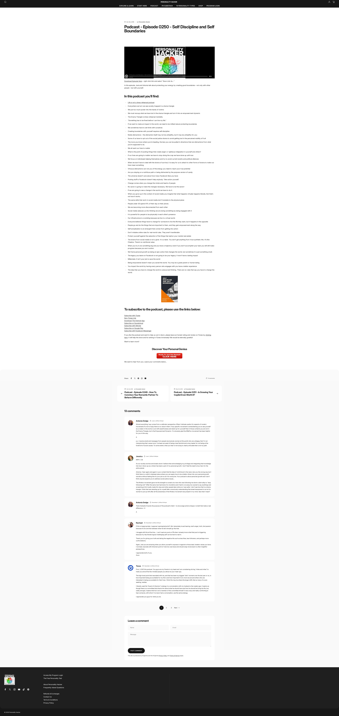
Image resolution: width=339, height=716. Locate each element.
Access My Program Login (53, 675)
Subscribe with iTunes (132, 316)
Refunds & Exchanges (51, 694)
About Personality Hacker (52, 684)
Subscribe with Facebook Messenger (137, 331)
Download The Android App (134, 321)
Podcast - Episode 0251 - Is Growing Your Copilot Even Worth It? (193, 393)
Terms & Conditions (50, 700)
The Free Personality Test (52, 678)
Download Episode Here (133, 81)
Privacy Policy (163, 655)
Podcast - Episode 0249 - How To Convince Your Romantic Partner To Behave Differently (141, 395)
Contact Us (47, 697)
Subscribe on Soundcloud (133, 323)
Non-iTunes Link (130, 318)
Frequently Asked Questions (53, 687)
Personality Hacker (169, 2)
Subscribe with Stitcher (132, 326)
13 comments (211, 378)
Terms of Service (175, 655)
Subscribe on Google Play (133, 328)
